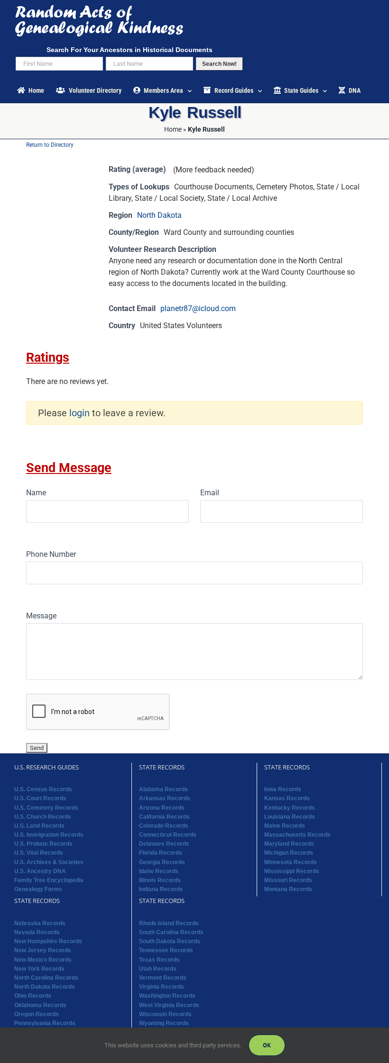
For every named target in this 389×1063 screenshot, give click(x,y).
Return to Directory (50, 145)
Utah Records (157, 968)
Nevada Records (37, 932)
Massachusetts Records (297, 834)
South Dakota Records (169, 941)
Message (41, 615)
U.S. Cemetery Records (46, 807)
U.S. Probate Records (43, 843)
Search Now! (219, 64)
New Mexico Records (43, 959)
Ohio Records (32, 995)
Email (209, 492)
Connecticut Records (167, 834)
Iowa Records (282, 789)
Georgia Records (162, 862)
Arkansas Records (164, 798)
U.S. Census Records (43, 789)
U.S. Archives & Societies (48, 862)
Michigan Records (288, 852)
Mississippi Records (291, 871)
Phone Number (51, 554)
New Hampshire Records (48, 941)
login (79, 413)
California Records (164, 816)
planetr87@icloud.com (198, 308)
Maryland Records (289, 843)
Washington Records (167, 995)
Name (36, 492)
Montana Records (288, 889)
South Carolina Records (171, 932)
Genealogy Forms (38, 889)
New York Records (39, 968)
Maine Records (284, 825)
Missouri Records (288, 880)
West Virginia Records (169, 1005)
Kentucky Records (289, 807)
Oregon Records (36, 1014)
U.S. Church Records (42, 816)
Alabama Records (163, 789)
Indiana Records (161, 889)
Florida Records (160, 852)
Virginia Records (161, 986)
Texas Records (159, 959)
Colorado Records (163, 825)
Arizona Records (162, 807)
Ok (267, 1045)
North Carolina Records (46, 977)
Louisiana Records (289, 816)
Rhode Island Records (169, 923)
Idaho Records (158, 871)
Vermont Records (162, 977)
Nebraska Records (39, 923)
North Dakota (159, 215)
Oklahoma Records (40, 1005)
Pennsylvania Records (44, 1023)
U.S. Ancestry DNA (40, 871)
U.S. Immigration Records (48, 834)
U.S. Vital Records (38, 852)
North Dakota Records (44, 986)
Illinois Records (160, 880)
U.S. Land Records (39, 825)
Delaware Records (164, 843)
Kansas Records (287, 798)
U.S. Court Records (40, 798)
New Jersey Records (42, 950)
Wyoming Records (164, 1023)
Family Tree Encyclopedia (48, 880)
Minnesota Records (290, 862)
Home (173, 129)
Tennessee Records (166, 950)
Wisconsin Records (165, 1014)
